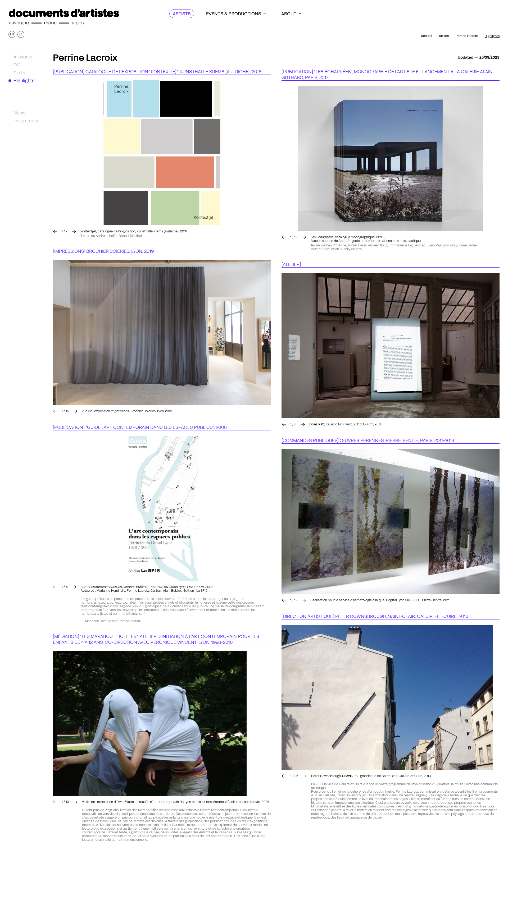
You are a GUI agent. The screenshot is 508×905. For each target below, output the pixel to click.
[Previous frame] (55, 231)
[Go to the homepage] (64, 17)
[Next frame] (162, 152)
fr (12, 34)
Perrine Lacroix (85, 58)
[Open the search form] (20, 34)
